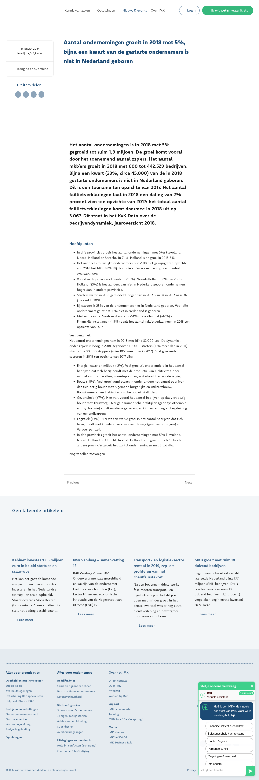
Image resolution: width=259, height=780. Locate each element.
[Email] (41, 94)
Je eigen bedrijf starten (72, 716)
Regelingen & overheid (222, 756)
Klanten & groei (217, 741)
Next (188, 482)
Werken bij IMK (118, 696)
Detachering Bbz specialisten (24, 696)
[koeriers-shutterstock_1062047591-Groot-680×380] (160, 519)
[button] (173, 10)
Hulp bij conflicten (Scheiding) (77, 745)
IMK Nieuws (116, 732)
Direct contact (118, 680)
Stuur (250, 771)
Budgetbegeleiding (18, 729)
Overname (64, 751)
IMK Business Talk (120, 742)
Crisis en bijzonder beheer (74, 686)
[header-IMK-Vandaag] (99, 519)
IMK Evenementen (120, 709)
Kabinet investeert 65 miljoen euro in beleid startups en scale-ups (38, 566)
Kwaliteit (114, 691)
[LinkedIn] (26, 94)
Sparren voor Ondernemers (74, 710)
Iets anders (215, 763)
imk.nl (72, 770)
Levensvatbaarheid (69, 696)
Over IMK (115, 685)
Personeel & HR (218, 748)
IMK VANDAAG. (118, 737)
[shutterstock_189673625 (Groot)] (221, 519)
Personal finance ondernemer (76, 691)
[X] (18, 94)
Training (114, 714)
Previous (73, 482)
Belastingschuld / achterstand (226, 733)
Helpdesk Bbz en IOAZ (20, 701)
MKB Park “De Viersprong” (126, 719)
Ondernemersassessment (22, 714)
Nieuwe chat (246, 693)
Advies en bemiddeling (72, 721)
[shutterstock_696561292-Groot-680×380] (38, 519)
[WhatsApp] (34, 94)
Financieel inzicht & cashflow (225, 726)
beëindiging (81, 751)
